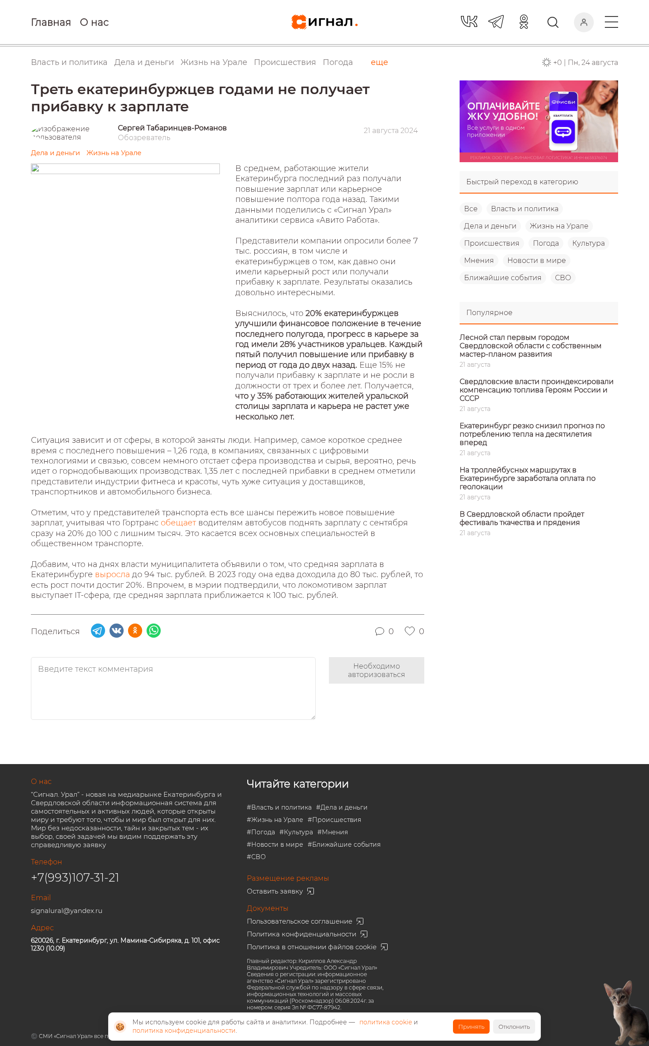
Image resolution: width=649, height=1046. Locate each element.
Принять (471, 1026)
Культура (588, 243)
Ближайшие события (503, 278)
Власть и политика (524, 209)
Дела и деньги (490, 226)
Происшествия (492, 243)
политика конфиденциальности (184, 1031)
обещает (179, 523)
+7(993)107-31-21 (75, 878)
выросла (113, 574)
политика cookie (385, 1022)
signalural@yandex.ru (66, 910)
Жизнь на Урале (559, 226)
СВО (563, 278)
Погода (338, 62)
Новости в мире (536, 260)
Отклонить (514, 1026)
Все (471, 209)
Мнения (479, 260)
